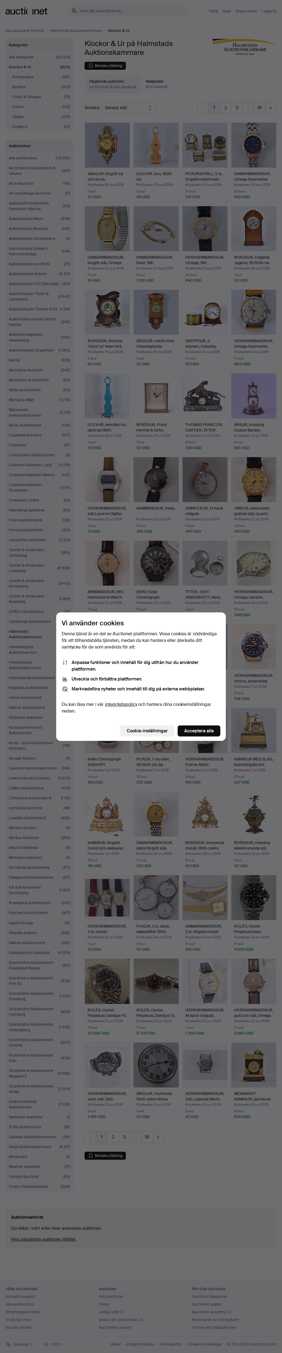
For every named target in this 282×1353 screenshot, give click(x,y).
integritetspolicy (121, 704)
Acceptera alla (199, 731)
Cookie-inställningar (147, 731)
